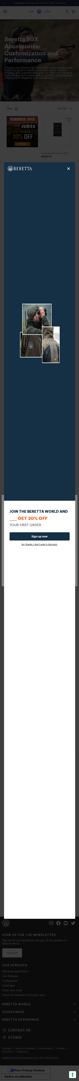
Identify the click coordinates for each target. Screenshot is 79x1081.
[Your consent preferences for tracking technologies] (72, 1074)
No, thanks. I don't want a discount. (39, 544)
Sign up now (39, 536)
